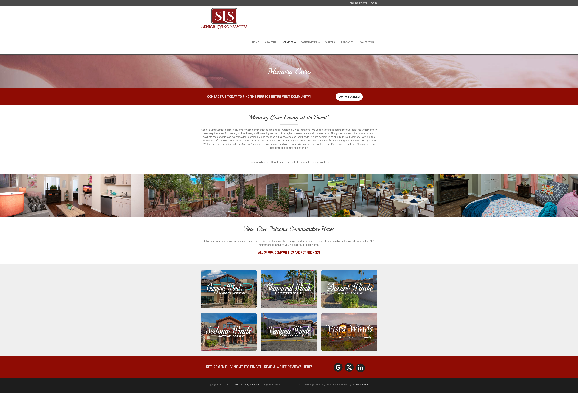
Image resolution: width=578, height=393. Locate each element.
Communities (309, 42)
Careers (329, 42)
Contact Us (366, 42)
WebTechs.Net (360, 384)
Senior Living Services (247, 384)
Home (255, 42)
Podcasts (347, 42)
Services (287, 42)
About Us (270, 42)
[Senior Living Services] (224, 18)
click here (325, 162)
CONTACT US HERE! (349, 96)
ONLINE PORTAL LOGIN (363, 3)
